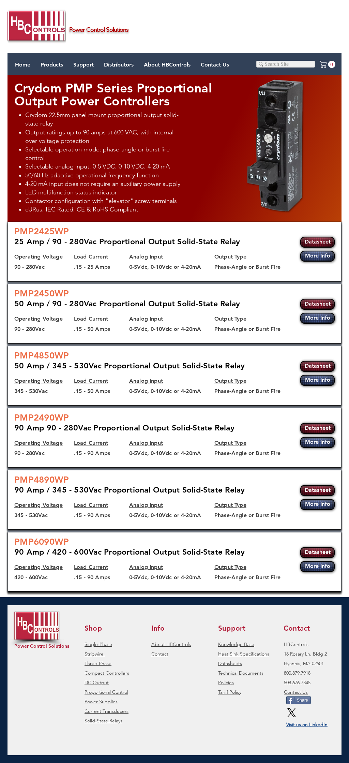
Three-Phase (98, 663)
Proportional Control (106, 692)
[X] (291, 712)
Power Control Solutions (41, 646)
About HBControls (171, 644)
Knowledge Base (236, 644)
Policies (226, 682)
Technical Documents (240, 673)
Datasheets (230, 663)
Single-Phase (98, 644)
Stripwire (94, 654)
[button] (83, 65)
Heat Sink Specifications (243, 654)
